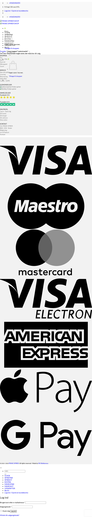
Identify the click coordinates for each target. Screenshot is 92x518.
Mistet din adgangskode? (9, 515)
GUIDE (7, 476)
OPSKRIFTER (9, 45)
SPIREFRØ (8, 478)
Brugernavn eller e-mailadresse (12, 502)
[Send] (5, 474)
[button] (16, 11)
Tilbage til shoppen (11, 48)
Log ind (13, 511)
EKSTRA (7, 482)
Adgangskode (6, 507)
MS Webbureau (43, 463)
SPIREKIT (8, 480)
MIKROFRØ (9, 484)
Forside (3, 51)
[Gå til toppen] (1, 467)
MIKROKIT (8, 43)
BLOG (6, 47)
